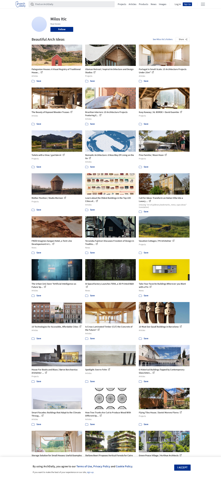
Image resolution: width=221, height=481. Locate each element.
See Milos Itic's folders (163, 39)
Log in (178, 4)
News (153, 4)
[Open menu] (202, 4)
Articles (132, 4)
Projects (122, 4)
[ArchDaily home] (21, 4)
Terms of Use (84, 466)
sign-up (90, 472)
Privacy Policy (101, 466)
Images (162, 4)
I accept (182, 467)
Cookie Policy (124, 466)
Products (143, 4)
